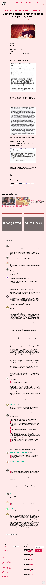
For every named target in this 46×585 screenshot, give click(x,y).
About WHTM (16, 2)
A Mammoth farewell (5, 550)
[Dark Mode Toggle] (43, 582)
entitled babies (21, 10)
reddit (28, 10)
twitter (39, 10)
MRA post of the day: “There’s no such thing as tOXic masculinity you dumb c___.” (8, 206)
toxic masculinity (34, 10)
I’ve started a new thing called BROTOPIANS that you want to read (6, 547)
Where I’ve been (4, 552)
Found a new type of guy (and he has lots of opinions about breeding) (6, 575)
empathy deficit (15, 10)
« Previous (8, 534)
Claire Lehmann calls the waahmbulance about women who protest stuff (6, 555)
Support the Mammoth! (36, 2)
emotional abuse (8, 10)
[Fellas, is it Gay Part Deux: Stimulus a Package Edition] (23, 201)
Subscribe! (38, 550)
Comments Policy (29, 2)
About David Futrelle (22, 2)
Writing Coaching (37, 3)
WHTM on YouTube (31, 3)
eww (26, 10)
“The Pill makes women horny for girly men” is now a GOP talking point (6, 571)
